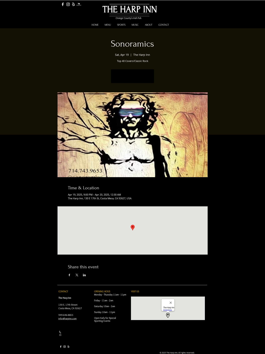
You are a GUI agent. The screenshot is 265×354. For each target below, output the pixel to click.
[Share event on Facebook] (69, 275)
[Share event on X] (76, 275)
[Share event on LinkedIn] (84, 275)
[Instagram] (68, 4)
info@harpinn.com (67, 318)
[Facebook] (62, 4)
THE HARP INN (130, 9)
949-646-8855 (65, 315)
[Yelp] (73, 4)
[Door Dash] (79, 4)
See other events (132, 78)
